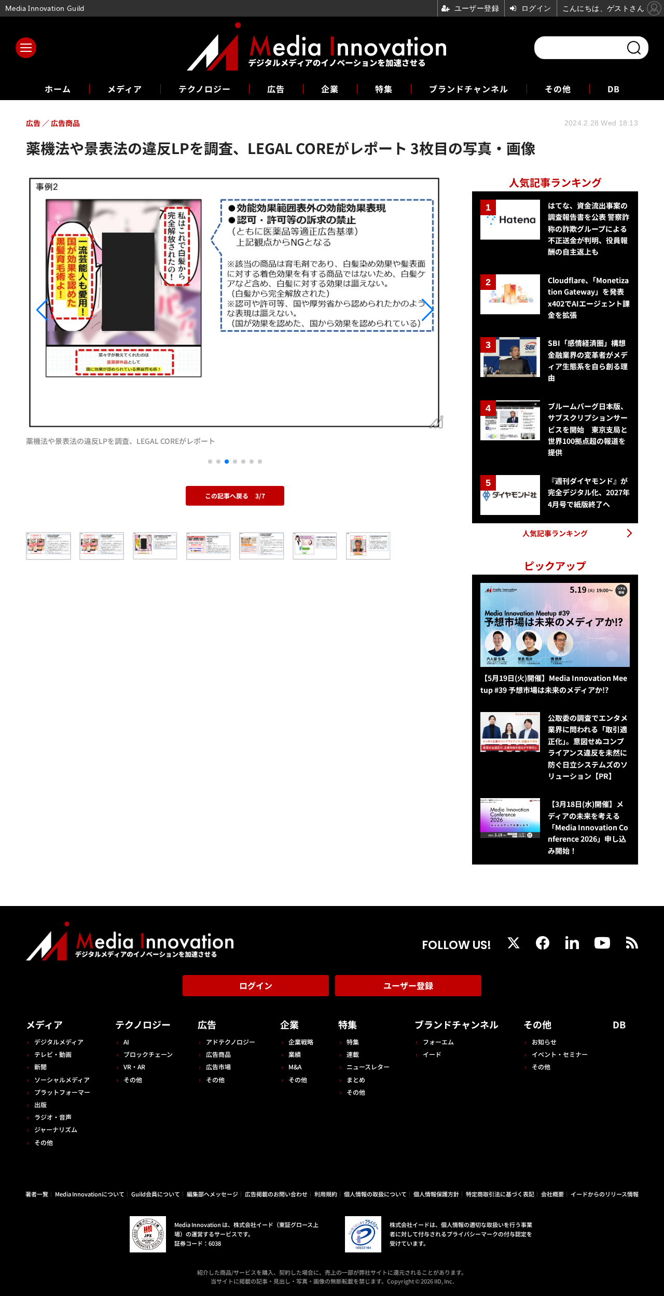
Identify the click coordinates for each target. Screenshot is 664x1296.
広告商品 (218, 1054)
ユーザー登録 (408, 985)
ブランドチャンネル (468, 88)
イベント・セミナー (560, 1054)
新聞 (40, 1066)
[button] (88, 310)
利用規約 (325, 1194)
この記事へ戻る (235, 495)
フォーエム (438, 1041)
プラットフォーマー (62, 1092)
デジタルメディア (59, 1041)
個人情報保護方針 (436, 1194)
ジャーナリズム (55, 1129)
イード (432, 1054)
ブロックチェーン (148, 1054)
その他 (558, 88)
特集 (384, 88)
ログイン (255, 985)
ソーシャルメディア (62, 1079)
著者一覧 (36, 1194)
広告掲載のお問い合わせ (276, 1194)
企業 (330, 88)
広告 (276, 88)
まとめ (356, 1079)
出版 (40, 1104)
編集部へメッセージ (212, 1194)
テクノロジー (204, 88)
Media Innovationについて (90, 1194)
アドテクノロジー (230, 1041)
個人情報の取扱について (375, 1194)
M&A (294, 1066)
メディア (124, 88)
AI (126, 1041)
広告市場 (218, 1066)
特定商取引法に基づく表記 (500, 1194)
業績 (294, 1054)
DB (613, 88)
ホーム (58, 89)
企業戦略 (300, 1041)
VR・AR (134, 1066)
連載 (353, 1054)
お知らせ (544, 1041)
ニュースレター (368, 1066)
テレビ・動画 (53, 1054)
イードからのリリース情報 (605, 1194)
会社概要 (552, 1194)
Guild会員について (155, 1194)
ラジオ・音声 (53, 1116)
